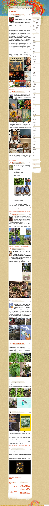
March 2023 (34, 65)
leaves (27, 211)
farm (28, 485)
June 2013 (34, 143)
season (10, 211)
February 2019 (34, 96)
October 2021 (34, 76)
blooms (16, 158)
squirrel (24, 340)
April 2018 (34, 103)
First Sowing (14, 412)
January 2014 (34, 138)
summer (15, 491)
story (16, 341)
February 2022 (34, 73)
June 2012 (34, 152)
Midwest (29, 211)
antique (11, 158)
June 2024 (34, 54)
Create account (34, 165)
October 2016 (34, 114)
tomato (13, 379)
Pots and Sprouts (15, 214)
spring (20, 246)
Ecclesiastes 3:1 (24, 211)
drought (28, 158)
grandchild (20, 87)
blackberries (22, 211)
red (9, 211)
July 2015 (34, 125)
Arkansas (12, 245)
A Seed (13, 448)
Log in (33, 166)
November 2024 (34, 50)
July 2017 (34, 108)
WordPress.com (34, 168)
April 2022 (34, 72)
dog (23, 485)
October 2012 (34, 149)
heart (21, 488)
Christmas (13, 87)
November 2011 (34, 157)
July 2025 (34, 44)
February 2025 (34, 48)
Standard (30, 14)
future (13, 477)
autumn (13, 158)
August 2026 (34, 35)
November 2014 (34, 131)
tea (12, 211)
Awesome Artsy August (38, 19)
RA (29, 88)
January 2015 (34, 129)
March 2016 (34, 119)
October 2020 (34, 83)
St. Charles (12, 160)
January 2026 (34, 40)
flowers (10, 445)
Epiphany (14, 88)
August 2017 (34, 107)
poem (29, 87)
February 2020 (34, 88)
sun (28, 492)
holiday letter (21, 88)
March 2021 (34, 80)
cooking (29, 484)
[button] (13, 104)
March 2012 (34, 154)
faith (15, 88)
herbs (17, 445)
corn (16, 340)
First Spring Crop (15, 381)
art (20, 483)
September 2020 (34, 84)
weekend (10, 492)
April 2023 (34, 64)
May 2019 (34, 95)
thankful (21, 493)
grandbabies (14, 298)
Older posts (10, 478)
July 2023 (34, 62)
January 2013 (34, 147)
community (20, 158)
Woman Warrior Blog (24, 8)
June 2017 (34, 109)
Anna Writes (15, 6)
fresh (12, 298)
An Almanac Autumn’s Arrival (17, 162)
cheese (28, 340)
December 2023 (34, 58)
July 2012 (34, 151)
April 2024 (34, 55)
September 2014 (34, 132)
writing (13, 89)
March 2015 (34, 128)
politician (22, 340)
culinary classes (10, 298)
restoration (18, 298)
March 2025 (34, 47)
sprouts (21, 246)
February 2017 (34, 111)
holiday (26, 488)
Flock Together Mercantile (12, 8)
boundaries (14, 340)
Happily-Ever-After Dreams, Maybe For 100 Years (37, 25)
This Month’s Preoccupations (17, 91)
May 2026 (34, 37)
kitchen (23, 489)
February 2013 (34, 146)
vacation (25, 246)
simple (25, 491)
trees (23, 246)
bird (11, 340)
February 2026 (34, 39)
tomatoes (14, 211)
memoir (25, 87)
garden (23, 245)
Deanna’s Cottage (29, 6)
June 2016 (34, 117)
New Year (27, 88)
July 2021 (34, 78)
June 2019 (34, 94)
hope (20, 489)
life (26, 489)
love (15, 477)
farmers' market (22, 486)
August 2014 (34, 133)
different (19, 340)
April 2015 (34, 127)
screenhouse (23, 445)
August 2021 (34, 77)
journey (23, 87)
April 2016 (34, 118)
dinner (22, 485)
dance (21, 158)
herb (22, 488)
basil (14, 158)
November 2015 (34, 122)
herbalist (29, 245)
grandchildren (28, 487)
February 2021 (34, 81)
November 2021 (34, 75)
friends (18, 87)
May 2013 (34, 144)
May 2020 (34, 86)
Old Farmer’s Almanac (19, 196)
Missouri (26, 87)
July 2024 (34, 53)
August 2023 (34, 61)
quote (14, 490)
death (20, 485)
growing (28, 245)
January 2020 (34, 89)
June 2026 (34, 36)
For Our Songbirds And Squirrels (18, 301)
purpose (28, 88)
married (20, 490)
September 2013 (34, 141)
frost (29, 158)
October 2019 (34, 91)
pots (16, 246)
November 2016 (34, 113)
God (14, 477)
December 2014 (34, 130)
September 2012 (34, 150)
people (28, 87)
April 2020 (34, 87)
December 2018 (34, 98)
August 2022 (34, 69)
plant (12, 490)
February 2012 (34, 155)
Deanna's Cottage (24, 158)
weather (15, 211)
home (21, 87)
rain (9, 160)
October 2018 (34, 99)
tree (17, 477)
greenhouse (26, 245)
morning (16, 298)
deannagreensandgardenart (20, 92)
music (26, 490)
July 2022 (34, 70)
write (13, 492)
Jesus (22, 87)
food (9, 341)
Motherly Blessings (37, 29)
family (17, 87)
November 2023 (34, 59)
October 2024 (34, 51)
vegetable (29, 445)
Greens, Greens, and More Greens (18, 343)
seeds (9, 89)
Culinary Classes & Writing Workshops (21, 6)
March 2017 (34, 110)
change (22, 484)
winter (16, 211)
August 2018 (34, 100)
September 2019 (34, 92)
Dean (22, 158)
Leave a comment (15, 89)
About (12, 6)
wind (20, 494)
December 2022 (34, 66)
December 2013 (34, 139)
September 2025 (34, 43)
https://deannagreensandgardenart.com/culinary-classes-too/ (17, 262)
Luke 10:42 (25, 88)
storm (23, 492)
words (12, 89)
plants (24, 491)
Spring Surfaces (15, 248)
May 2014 (34, 135)
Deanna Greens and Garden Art (21, 2)
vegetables (10, 446)
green (24, 245)
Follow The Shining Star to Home (18, 14)
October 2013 (34, 140)
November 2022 (34, 67)
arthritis (11, 88)
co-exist (15, 340)
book (11, 87)
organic (15, 246)
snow (26, 445)
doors (26, 158)
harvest (26, 211)
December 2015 (34, 121)
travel (22, 246)
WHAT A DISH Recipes (18, 8)
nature (21, 340)
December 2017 (34, 105)
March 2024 (34, 56)
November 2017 (34, 106)
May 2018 (34, 102)
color (18, 158)
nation (12, 341)
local (27, 489)
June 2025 (34, 45)
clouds (17, 158)
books (13, 88)
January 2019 (34, 97)
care (10, 477)
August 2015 (34, 124)
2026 (10, 88)
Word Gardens (29, 8)
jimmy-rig (11, 341)
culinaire (16, 87)
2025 (9, 88)
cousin (14, 87)
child (23, 484)
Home (10, 6)
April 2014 (34, 136)
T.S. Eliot (11, 89)
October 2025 (34, 42)
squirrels (15, 341)
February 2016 (34, 120)
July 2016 (34, 116)
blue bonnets (10, 246)
